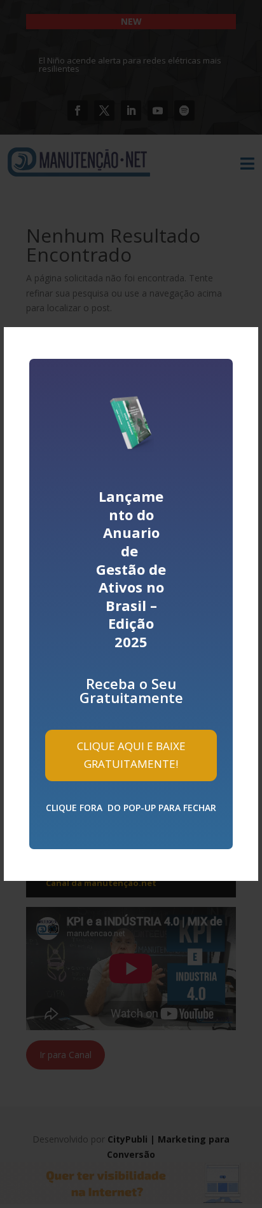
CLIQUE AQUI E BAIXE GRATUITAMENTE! (131, 755)
